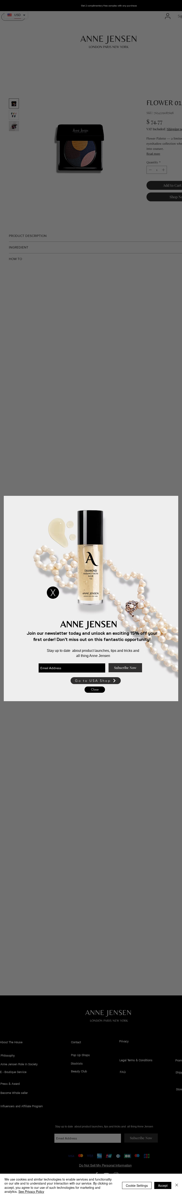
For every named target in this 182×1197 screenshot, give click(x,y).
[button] (53, 592)
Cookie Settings (137, 1185)
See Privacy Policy (31, 1191)
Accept (163, 1185)
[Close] (176, 1185)
